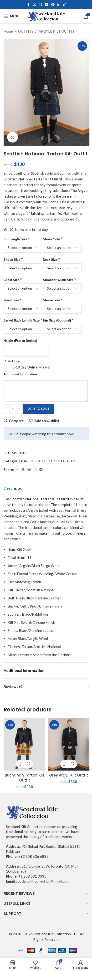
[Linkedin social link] (59, 4)
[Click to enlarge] (12, 137)
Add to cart (39, 409)
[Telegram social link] (41, 469)
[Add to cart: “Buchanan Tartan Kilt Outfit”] (20, 764)
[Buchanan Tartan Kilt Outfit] (24, 744)
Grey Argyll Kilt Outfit (68, 775)
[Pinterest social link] (53, 4)
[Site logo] (47, 16)
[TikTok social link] (64, 4)
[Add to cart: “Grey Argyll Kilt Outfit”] (64, 764)
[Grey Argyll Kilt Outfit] (68, 744)
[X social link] (34, 4)
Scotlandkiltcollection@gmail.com (42, 881)
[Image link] (32, 812)
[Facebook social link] (28, 4)
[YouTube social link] (46, 4)
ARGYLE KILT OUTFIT (57, 31)
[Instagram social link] (40, 4)
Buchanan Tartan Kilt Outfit (24, 778)
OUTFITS (25, 31)
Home (8, 31)
